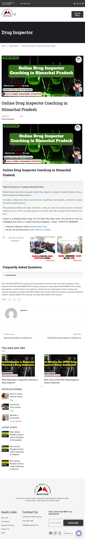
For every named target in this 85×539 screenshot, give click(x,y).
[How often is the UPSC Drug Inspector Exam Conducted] (60, 365)
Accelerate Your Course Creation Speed (16, 407)
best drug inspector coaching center (43, 284)
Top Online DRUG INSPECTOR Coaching (47, 295)
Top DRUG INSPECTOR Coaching (20, 295)
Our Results (5, 521)
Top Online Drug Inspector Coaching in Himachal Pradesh (64, 339)
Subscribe (73, 523)
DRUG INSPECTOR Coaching (70, 286)
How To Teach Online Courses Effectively (16, 396)
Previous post (9, 334)
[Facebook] (9, 299)
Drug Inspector (13, 46)
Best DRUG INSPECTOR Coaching (17, 284)
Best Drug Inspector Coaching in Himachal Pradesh (18, 339)
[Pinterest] (19, 299)
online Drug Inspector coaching (46, 192)
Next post (77, 334)
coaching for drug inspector (49, 286)
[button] (42, 275)
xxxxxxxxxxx (11, 275)
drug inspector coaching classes (13, 289)
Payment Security (7, 525)
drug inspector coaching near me (38, 289)
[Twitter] (14, 299)
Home (4, 46)
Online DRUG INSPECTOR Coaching (37, 292)
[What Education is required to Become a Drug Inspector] (18, 365)
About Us (4, 518)
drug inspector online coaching (62, 289)
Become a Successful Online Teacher (16, 418)
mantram (24, 310)
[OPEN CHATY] (79, 533)
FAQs (3, 533)
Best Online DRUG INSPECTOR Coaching (23, 286)
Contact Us (5, 529)
